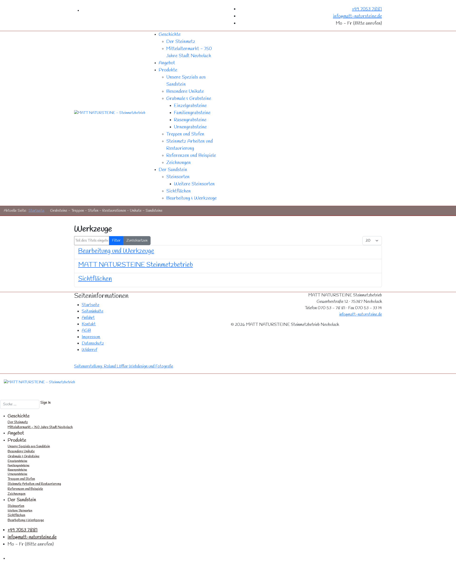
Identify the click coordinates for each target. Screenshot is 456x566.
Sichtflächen (178, 191)
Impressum (91, 337)
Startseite (90, 305)
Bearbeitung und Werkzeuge (116, 251)
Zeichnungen (178, 162)
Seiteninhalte (92, 311)
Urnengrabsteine (190, 127)
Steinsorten (178, 177)
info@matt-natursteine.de (357, 16)
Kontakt (89, 324)
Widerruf (89, 350)
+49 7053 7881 (367, 9)
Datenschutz (93, 343)
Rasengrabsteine (190, 120)
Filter (116, 240)
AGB (86, 330)
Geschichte (169, 34)
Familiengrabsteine (192, 113)
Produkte (168, 70)
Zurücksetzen (136, 240)
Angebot (167, 63)
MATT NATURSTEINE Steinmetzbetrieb (135, 265)
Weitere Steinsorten (194, 184)
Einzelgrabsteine (190, 106)
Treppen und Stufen (185, 134)
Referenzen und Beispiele (191, 155)
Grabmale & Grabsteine (188, 98)
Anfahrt (88, 318)
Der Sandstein (173, 170)
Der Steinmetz (180, 41)
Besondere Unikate (185, 91)
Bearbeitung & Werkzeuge (191, 198)
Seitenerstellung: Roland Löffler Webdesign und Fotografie (123, 366)
